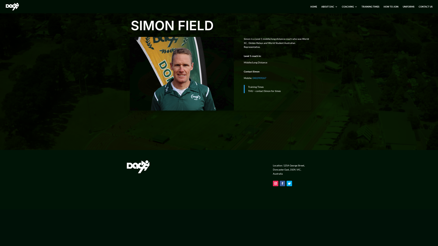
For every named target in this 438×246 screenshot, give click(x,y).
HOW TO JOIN (391, 6)
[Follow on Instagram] (275, 183)
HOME (313, 6)
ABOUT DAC (327, 6)
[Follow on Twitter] (289, 183)
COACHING (348, 6)
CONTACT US (426, 6)
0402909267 (259, 78)
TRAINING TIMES (370, 6)
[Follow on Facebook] (282, 183)
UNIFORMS (408, 6)
